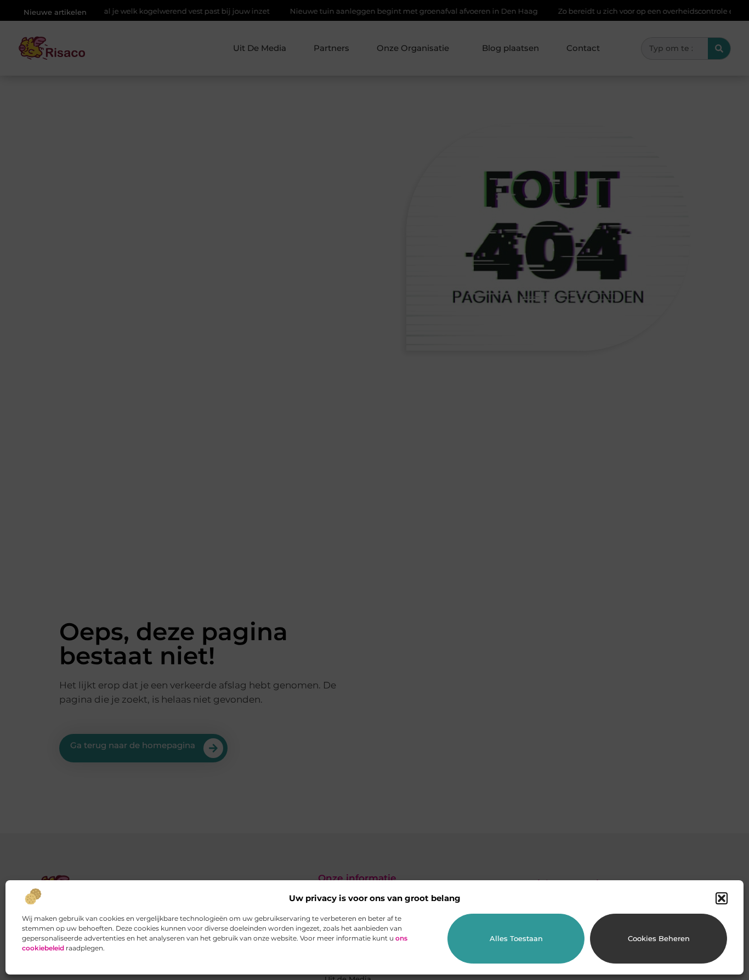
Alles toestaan (516, 938)
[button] (721, 898)
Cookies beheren (659, 938)
